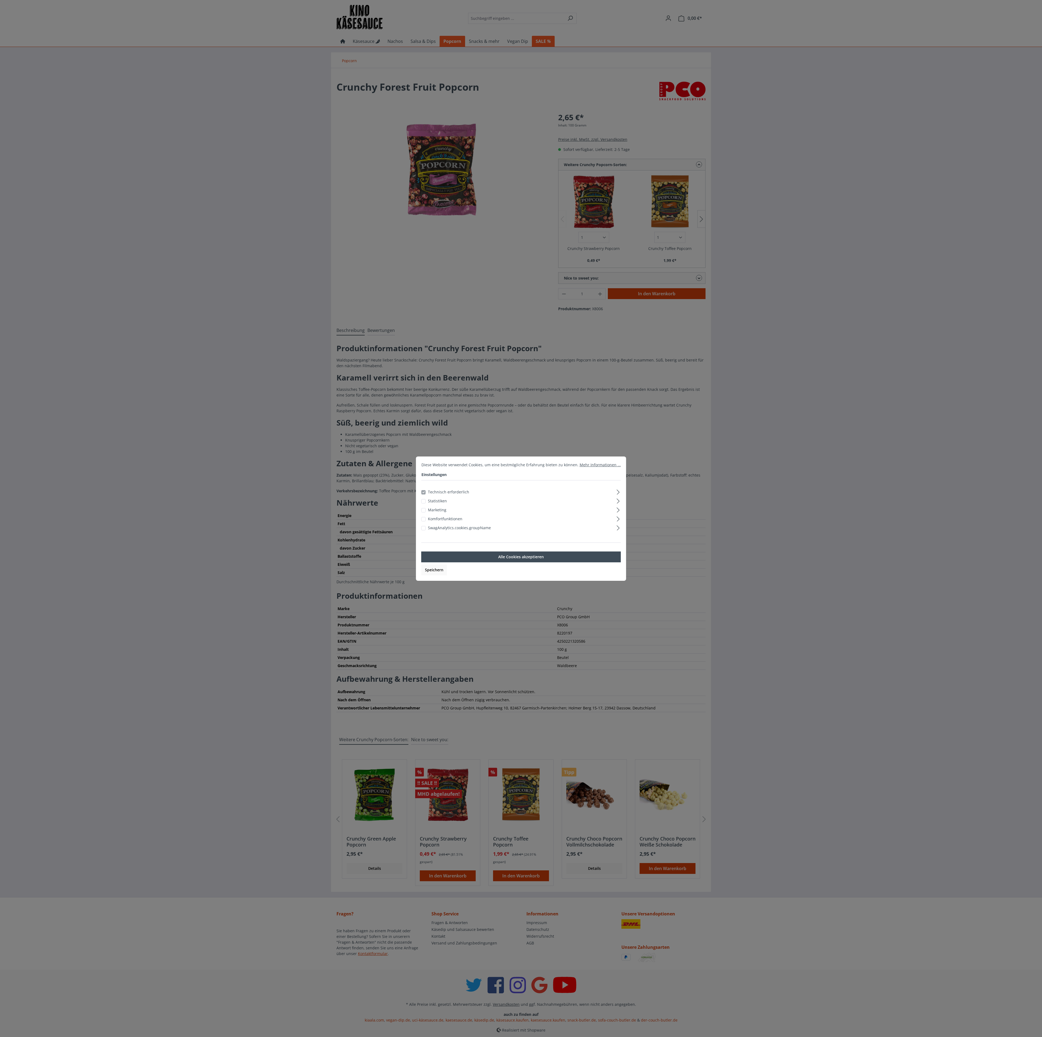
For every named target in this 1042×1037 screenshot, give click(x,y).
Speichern (434, 569)
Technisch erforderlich (448, 491)
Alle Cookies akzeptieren (521, 556)
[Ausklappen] (618, 491)
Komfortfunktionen (445, 518)
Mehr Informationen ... (600, 464)
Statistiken (437, 500)
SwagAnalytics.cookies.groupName (459, 527)
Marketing (437, 509)
